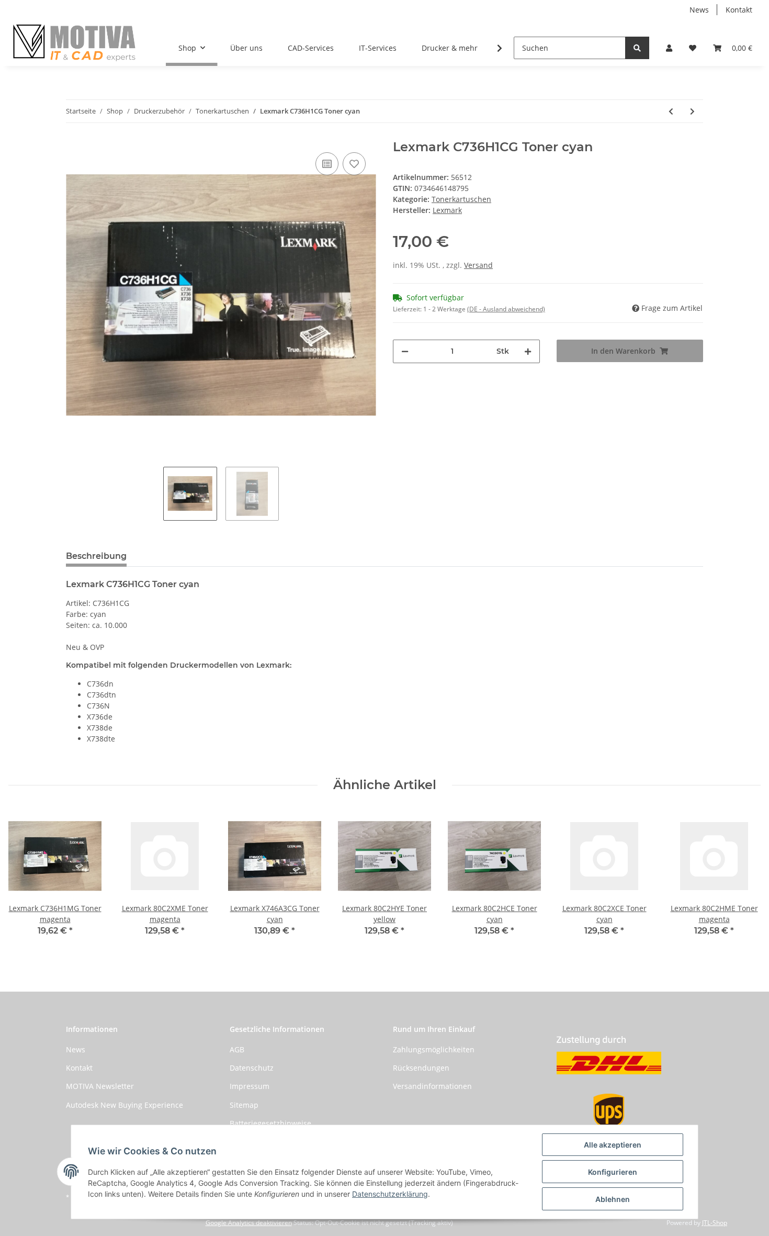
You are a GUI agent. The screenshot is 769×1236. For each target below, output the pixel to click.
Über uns (246, 48)
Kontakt (739, 10)
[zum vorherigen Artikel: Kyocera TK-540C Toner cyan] (671, 111)
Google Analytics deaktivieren (249, 1222)
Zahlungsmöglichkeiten (433, 1049)
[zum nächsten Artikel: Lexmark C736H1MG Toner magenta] (692, 111)
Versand (478, 265)
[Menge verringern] (404, 351)
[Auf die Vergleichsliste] (326, 163)
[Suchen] (637, 48)
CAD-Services (311, 48)
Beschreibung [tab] (96, 556)
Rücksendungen (421, 1068)
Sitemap (244, 1105)
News (699, 10)
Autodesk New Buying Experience (124, 1105)
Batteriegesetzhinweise (270, 1123)
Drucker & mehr (450, 48)
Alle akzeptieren (612, 1144)
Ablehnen (612, 1199)
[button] (669, 48)
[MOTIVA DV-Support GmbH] (74, 42)
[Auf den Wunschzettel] (354, 163)
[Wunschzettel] (693, 48)
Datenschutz (252, 1068)
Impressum (249, 1086)
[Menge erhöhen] (527, 351)
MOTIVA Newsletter (100, 1086)
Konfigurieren (612, 1171)
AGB (237, 1049)
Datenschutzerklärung (390, 1193)
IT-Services (378, 48)
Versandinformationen (432, 1086)
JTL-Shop (714, 1222)
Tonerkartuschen (461, 199)
